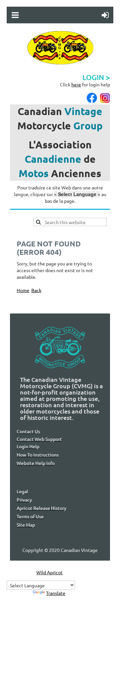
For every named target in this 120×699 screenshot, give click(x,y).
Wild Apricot (49, 572)
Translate (55, 593)
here (76, 84)
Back (36, 290)
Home (23, 290)
